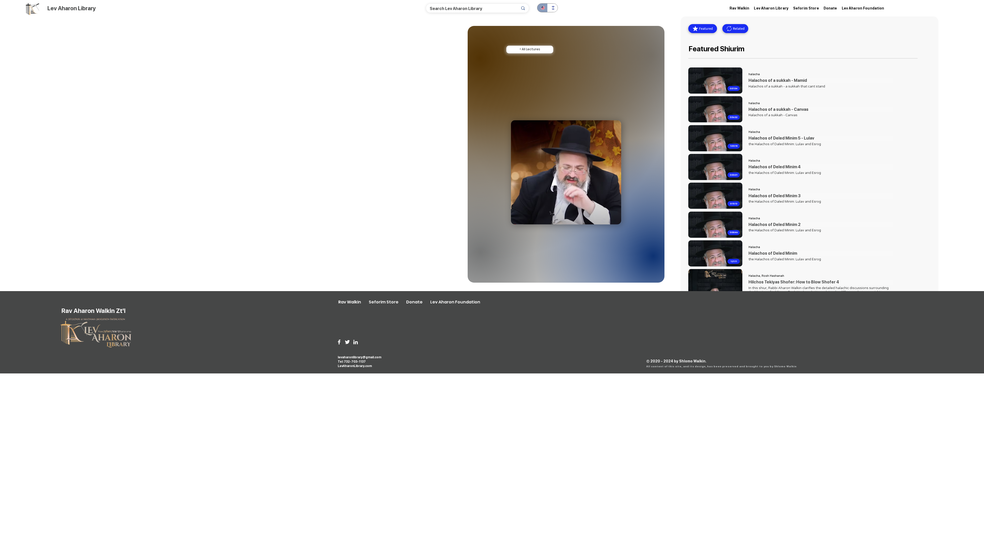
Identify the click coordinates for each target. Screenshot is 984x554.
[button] (771, 8)
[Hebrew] (552, 8)
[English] (542, 8)
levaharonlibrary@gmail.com (359, 357)
